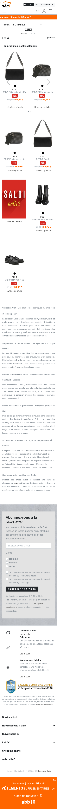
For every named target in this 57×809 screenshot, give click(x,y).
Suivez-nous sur (11, 734)
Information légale (44, 771)
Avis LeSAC (8, 759)
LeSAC (6, 742)
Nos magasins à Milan (14, 725)
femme (16, 483)
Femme (13, 562)
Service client (9, 717)
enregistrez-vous (22, 589)
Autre (12, 566)
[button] (28, 111)
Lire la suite (25, 634)
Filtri (4, 37)
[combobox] (27, 25)
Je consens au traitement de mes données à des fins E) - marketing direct (29, 574)
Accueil (23, 33)
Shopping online (11, 750)
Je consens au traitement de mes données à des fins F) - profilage (29, 581)
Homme (13, 558)
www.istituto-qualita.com (44, 704)
